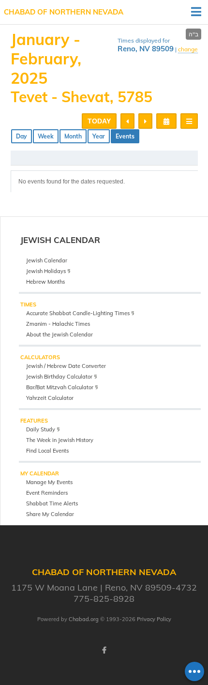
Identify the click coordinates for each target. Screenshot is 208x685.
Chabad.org (84, 619)
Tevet (29, 97)
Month (73, 136)
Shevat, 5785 (106, 97)
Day (21, 136)
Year (98, 136)
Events (125, 136)
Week (46, 136)
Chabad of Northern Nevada (63, 11)
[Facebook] (104, 650)
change (188, 49)
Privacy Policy (154, 619)
